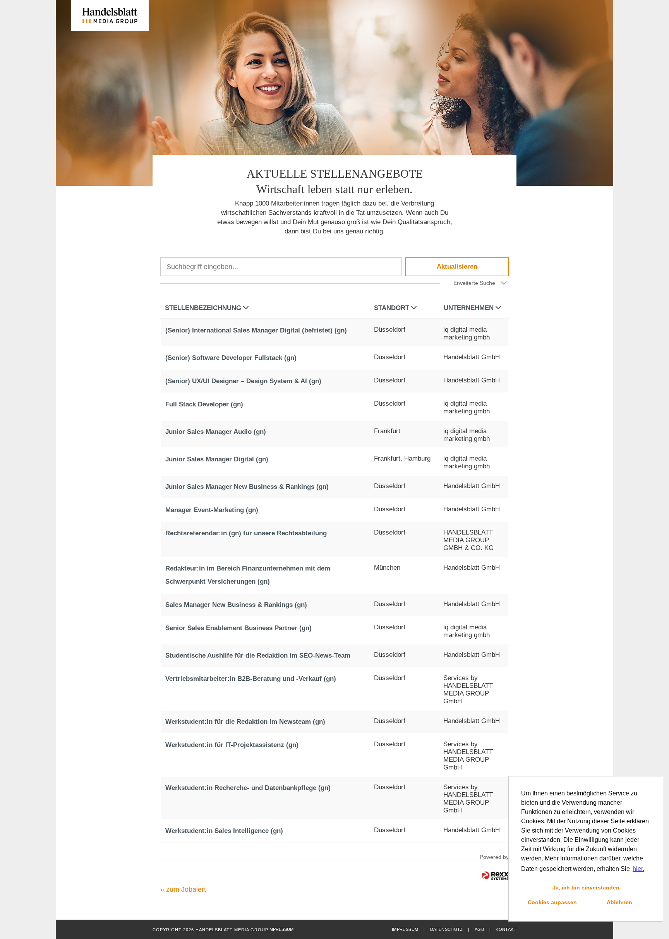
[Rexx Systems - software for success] (495, 875)
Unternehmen (469, 308)
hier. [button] (638, 868)
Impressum (405, 929)
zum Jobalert (186, 889)
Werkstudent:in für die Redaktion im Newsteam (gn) (245, 721)
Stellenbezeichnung (203, 308)
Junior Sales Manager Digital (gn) (216, 459)
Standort (391, 308)
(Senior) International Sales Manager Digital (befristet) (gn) (256, 330)
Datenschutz (446, 929)
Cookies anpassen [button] (552, 902)
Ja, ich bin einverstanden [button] (585, 887)
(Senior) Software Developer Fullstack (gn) (231, 358)
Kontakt (506, 929)
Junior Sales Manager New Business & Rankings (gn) (247, 486)
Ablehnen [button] (619, 902)
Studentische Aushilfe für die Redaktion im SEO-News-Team (257, 655)
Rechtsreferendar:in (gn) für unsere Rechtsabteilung (246, 533)
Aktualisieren (457, 266)
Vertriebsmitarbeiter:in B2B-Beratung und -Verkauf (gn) (250, 678)
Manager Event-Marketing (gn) (211, 510)
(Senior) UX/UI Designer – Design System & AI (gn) (243, 381)
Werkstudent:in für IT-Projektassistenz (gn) (231, 745)
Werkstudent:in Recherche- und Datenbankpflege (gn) (248, 788)
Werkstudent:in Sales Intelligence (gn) (224, 830)
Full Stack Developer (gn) (204, 404)
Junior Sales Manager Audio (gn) (215, 431)
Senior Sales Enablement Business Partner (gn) (238, 628)
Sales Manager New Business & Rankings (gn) (236, 604)
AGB (479, 929)
